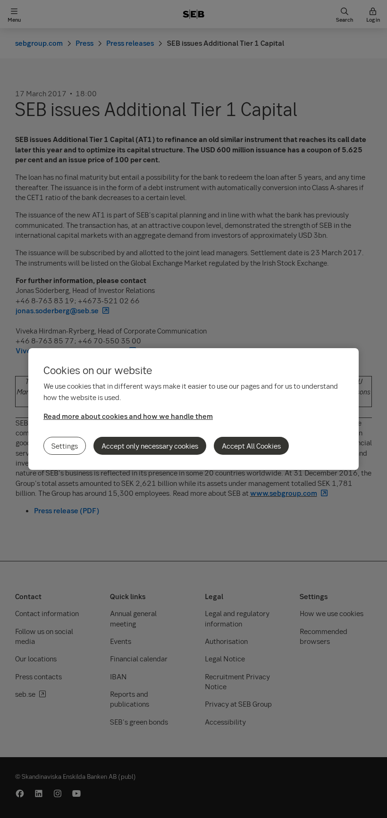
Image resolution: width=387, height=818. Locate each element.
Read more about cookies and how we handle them (128, 416)
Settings (64, 446)
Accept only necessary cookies (149, 446)
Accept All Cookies (251, 446)
